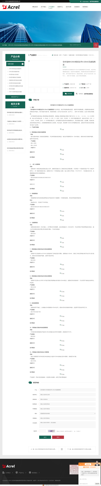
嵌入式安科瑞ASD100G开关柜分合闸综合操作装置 (48, 449)
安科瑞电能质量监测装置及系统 (15, 148)
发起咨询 (97, 483)
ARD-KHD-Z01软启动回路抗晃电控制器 (18, 45)
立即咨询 (69, 93)
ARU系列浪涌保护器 (14, 71)
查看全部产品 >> (15, 97)
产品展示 (65, 55)
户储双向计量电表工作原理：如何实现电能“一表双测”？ (21, 121)
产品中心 (21, 473)
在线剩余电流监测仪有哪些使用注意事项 (17, 139)
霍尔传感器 (12, 88)
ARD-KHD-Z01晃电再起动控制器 (54, 45)
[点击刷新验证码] (51, 431)
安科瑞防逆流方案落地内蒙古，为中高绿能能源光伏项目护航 (23, 112)
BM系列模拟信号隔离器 (15, 77)
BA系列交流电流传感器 (15, 83)
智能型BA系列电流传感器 (15, 80)
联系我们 (34, 473)
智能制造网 (57, 480)
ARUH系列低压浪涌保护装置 (16, 68)
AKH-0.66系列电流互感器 (15, 91)
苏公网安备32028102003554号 (51, 485)
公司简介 (8, 473)
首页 (60, 55)
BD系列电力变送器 (13, 74)
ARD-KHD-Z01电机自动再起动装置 (36, 45)
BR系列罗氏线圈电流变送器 (16, 86)
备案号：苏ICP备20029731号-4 (40, 480)
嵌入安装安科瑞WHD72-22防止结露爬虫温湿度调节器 (86, 449)
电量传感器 (11, 64)
